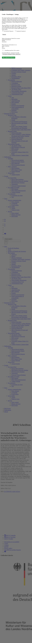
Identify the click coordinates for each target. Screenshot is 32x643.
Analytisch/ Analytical (21, 31)
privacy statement (5, 45)
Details (4, 34)
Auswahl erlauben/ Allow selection (11, 54)
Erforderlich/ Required (9, 31)
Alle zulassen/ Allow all (8, 57)
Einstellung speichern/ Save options (12, 50)
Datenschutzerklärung (6, 39)
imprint (3, 48)
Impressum (4, 41)
